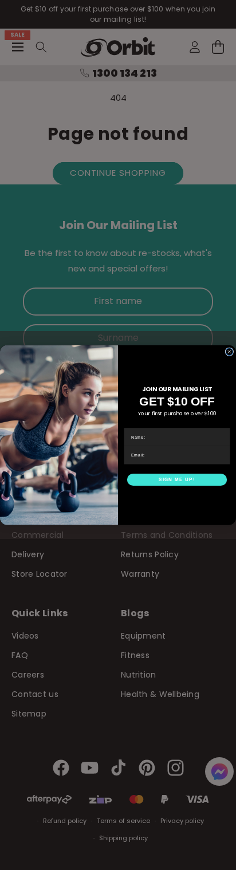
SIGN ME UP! (177, 479)
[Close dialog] (229, 352)
